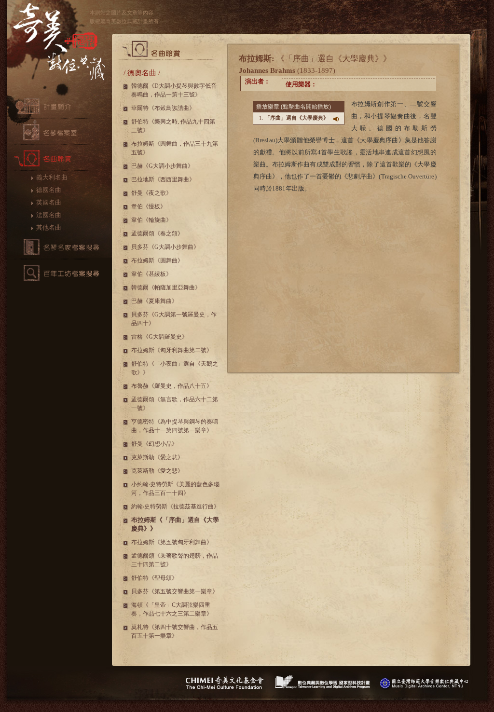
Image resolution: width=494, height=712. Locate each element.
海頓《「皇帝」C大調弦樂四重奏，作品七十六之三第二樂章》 (171, 609)
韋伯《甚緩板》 (151, 274)
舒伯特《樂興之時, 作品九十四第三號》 (173, 126)
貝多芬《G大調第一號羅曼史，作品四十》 (174, 319)
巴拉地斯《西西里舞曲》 (163, 179)
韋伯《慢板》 (148, 206)
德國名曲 (48, 189)
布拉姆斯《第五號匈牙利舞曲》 (171, 542)
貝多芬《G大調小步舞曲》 (165, 247)
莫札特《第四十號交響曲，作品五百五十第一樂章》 (174, 631)
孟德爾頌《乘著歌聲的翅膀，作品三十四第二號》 (174, 560)
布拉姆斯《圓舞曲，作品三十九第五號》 (174, 148)
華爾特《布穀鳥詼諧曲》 (163, 108)
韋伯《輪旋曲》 (151, 220)
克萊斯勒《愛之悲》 (157, 457)
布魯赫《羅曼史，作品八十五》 (171, 386)
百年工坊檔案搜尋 (59, 273)
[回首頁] (59, 46)
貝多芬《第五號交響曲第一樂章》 (174, 591)
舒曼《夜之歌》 (151, 193)
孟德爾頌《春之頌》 (157, 233)
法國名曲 (48, 215)
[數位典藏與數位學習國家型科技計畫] (322, 682)
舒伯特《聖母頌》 (154, 578)
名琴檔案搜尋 (59, 247)
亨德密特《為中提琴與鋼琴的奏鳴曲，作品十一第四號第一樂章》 (174, 426)
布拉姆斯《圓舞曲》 (157, 260)
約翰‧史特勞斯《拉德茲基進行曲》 (175, 506)
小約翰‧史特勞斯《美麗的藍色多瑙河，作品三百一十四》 (175, 488)
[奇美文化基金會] (224, 682)
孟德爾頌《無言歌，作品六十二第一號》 (174, 403)
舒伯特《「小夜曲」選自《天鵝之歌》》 (174, 368)
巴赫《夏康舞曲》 (154, 301)
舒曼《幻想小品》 (154, 443)
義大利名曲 (52, 177)
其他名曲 (48, 227)
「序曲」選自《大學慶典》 (297, 118)
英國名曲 (48, 202)
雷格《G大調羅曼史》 (159, 336)
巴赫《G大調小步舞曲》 (162, 166)
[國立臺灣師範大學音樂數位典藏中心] (424, 682)
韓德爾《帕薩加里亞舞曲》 (166, 287)
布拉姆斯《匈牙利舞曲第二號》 (171, 350)
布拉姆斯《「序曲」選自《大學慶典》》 (175, 524)
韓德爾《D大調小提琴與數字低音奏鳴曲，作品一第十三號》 (174, 90)
